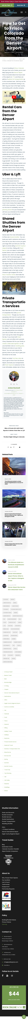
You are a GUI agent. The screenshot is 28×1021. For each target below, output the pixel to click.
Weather (6, 783)
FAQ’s (3, 827)
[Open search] (25, 12)
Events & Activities (9, 707)
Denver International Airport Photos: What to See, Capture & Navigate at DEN (14, 515)
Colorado (6, 609)
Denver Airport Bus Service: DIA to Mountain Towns (13, 544)
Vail (4, 655)
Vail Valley (7, 780)
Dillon (5, 700)
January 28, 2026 (8, 511)
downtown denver (12, 619)
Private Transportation (8, 821)
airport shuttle (7, 602)
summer (13, 638)
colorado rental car (16, 609)
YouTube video (17, 358)
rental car (6, 629)
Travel (15, 648)
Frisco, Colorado (19, 68)
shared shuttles (14, 237)
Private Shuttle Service (10, 742)
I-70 (13, 77)
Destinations (19, 52)
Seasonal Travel (8, 745)
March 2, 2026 (8, 479)
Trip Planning (18, 651)
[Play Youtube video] (14, 97)
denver (15, 612)
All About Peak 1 (8, 672)
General (6, 724)
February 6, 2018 (9, 52)
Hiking (19, 622)
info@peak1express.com (11, 962)
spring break (6, 638)
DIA (4, 619)
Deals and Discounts (8, 812)
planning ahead (7, 210)
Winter (6, 790)
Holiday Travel (8, 731)
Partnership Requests (8, 889)
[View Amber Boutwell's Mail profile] (14, 384)
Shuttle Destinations (8, 819)
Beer (5, 679)
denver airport (7, 615)
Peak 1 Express (9, 365)
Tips (13, 645)
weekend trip (6, 658)
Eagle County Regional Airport (12, 703)
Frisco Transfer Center (8, 274)
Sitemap (4, 924)
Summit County (17, 642)
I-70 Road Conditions (8, 829)
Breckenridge (6, 606)
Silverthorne (7, 752)
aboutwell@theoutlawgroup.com (11, 393)
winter (13, 658)
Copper (6, 689)
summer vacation (7, 642)
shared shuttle (7, 632)
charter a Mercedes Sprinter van (11, 343)
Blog (3, 844)
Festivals (6, 714)
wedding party (20, 346)
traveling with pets (8, 651)
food (5, 622)
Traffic (19, 645)
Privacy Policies (6, 922)
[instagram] (12, 975)
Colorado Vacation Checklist (10, 849)
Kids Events (17, 625)
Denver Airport (18, 72)
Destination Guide (7, 847)
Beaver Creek (8, 675)
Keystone (10, 625)
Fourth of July (12, 622)
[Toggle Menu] (22, 12)
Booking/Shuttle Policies (9, 920)
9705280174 (13, 391)
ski (20, 632)
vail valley (10, 655)
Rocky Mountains (15, 629)
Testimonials (6, 884)
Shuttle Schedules (7, 815)
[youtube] (7, 975)
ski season (6, 635)
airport (12, 599)
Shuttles (15, 632)
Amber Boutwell (14, 388)
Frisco (5, 721)
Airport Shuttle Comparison (10, 851)
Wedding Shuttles (7, 823)
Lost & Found (6, 882)
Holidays (6, 735)
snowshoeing (14, 635)
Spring (6, 759)
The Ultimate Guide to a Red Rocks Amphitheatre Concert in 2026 (14, 483)
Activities (6, 599)
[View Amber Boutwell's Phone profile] (17, 384)
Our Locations (6, 880)
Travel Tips (7, 770)
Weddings (18, 655)
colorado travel (7, 612)
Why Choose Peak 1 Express (10, 878)
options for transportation (15, 79)
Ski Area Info (7, 756)
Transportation (7, 648)
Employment (5, 887)
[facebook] (2, 975)
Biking (15, 602)
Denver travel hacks (17, 615)
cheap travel (15, 606)
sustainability (7, 645)
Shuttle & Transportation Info (12, 749)
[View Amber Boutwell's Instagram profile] (11, 384)
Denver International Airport (12, 693)
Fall (20, 619)
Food (5, 717)
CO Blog (6, 686)
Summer (6, 763)
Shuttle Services (6, 817)
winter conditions (8, 661)
